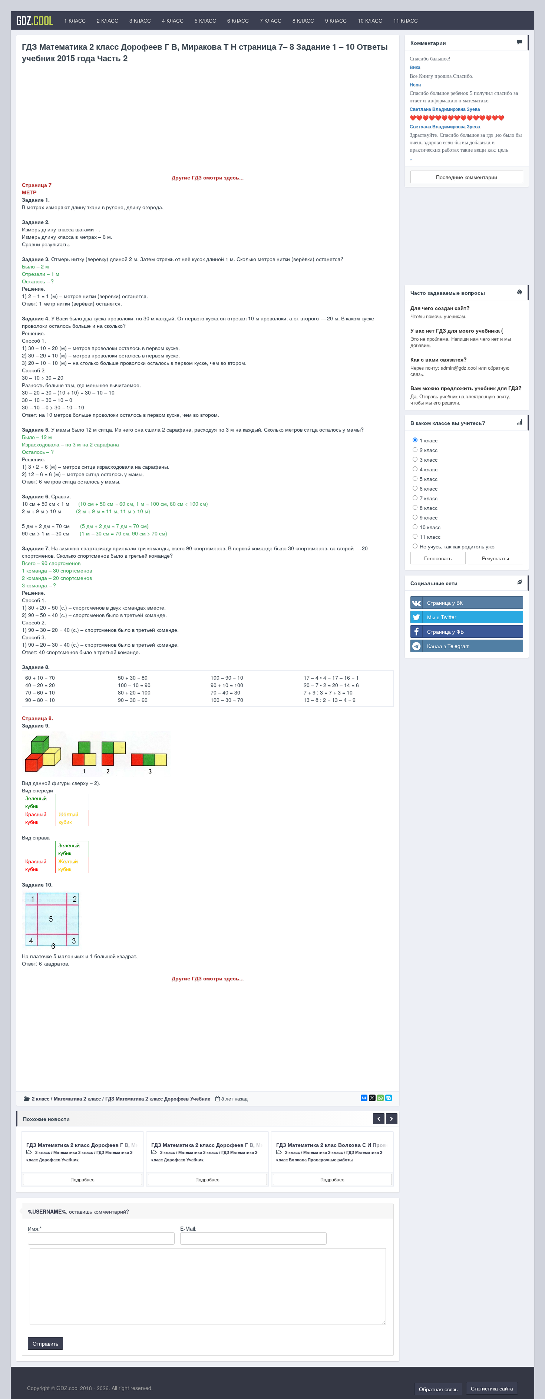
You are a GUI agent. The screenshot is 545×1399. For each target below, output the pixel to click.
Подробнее (82, 1179)
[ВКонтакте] (364, 1098)
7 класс (428, 498)
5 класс (428, 478)
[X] (372, 1098)
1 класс (428, 440)
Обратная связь (438, 1389)
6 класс (428, 488)
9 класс (428, 517)
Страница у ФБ (445, 631)
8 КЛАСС (303, 20)
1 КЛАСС (75, 20)
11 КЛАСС (405, 20)
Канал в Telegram (448, 646)
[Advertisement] (207, 122)
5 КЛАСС (205, 20)
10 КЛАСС (370, 20)
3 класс (428, 459)
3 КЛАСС (140, 20)
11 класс (430, 536)
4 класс (428, 469)
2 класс (40, 1098)
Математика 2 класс (77, 1098)
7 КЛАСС (270, 20)
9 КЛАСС (336, 20)
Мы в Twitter (441, 617)
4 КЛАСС (173, 20)
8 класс (428, 507)
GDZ (34, 20)
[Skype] (388, 1098)
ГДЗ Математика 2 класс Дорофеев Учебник (157, 1098)
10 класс (430, 527)
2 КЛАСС (107, 20)
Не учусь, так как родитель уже (457, 546)
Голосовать (438, 558)
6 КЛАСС (238, 20)
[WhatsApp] (380, 1098)
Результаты (495, 558)
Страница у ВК (445, 602)
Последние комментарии (466, 177)
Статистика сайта (492, 1388)
